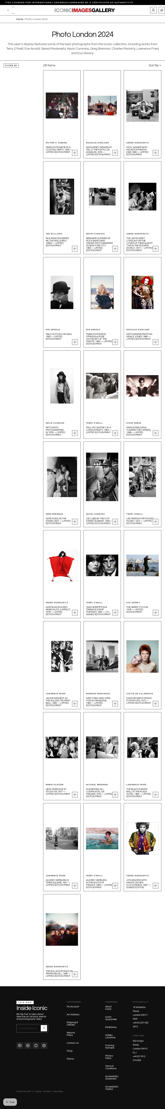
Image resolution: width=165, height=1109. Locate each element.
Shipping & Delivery (72, 1023)
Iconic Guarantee (111, 1018)
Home (19, 19)
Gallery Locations (110, 1036)
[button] (155, 65)
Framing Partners (109, 1046)
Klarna (70, 1059)
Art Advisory (73, 1014)
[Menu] (8, 10)
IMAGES (58, 1091)
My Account (73, 1006)
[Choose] (75, 152)
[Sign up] (44, 1028)
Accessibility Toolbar (111, 1087)
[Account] (153, 10)
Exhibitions (110, 1027)
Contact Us (73, 1043)
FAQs (70, 1051)
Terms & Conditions (110, 1067)
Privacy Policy (109, 1057)
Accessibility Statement (111, 1077)
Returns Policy (71, 1034)
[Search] (13, 10)
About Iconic (108, 1007)
